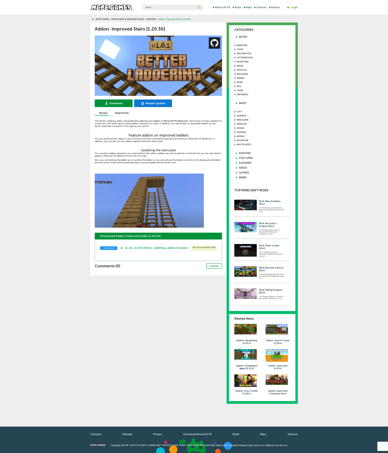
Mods (237, 7)
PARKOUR (242, 124)
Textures (260, 7)
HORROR (241, 116)
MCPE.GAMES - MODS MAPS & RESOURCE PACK (120, 19)
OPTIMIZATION (245, 57)
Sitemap (127, 434)
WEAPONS (242, 45)
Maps (248, 7)
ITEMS (240, 90)
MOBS (240, 82)
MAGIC (240, 66)
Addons (274, 7)
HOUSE (240, 128)
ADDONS (151, 19)
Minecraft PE (221, 7)
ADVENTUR (242, 140)
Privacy (157, 434)
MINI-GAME (242, 120)
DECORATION (244, 53)
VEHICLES (242, 70)
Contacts (95, 434)
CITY (239, 111)
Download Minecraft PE (197, 434)
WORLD (241, 136)
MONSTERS (243, 61)
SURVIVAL (241, 132)
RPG (239, 86)
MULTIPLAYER (244, 144)
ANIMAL (241, 78)
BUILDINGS (242, 74)
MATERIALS (242, 94)
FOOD (240, 49)
